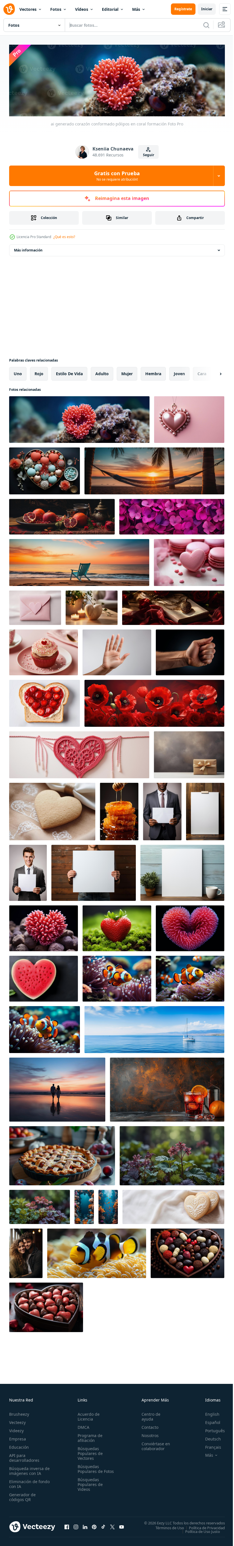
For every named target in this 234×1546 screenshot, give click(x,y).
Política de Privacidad (203, 1526)
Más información (28, 248)
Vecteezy (17, 1421)
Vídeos (81, 9)
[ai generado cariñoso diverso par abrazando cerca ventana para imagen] (26, 1252)
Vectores (28, 9)
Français (209, 1445)
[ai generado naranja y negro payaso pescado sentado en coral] (96, 1252)
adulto (102, 372)
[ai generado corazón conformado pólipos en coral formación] (79, 418)
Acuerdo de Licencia (87, 1415)
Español (208, 1421)
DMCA (82, 1426)
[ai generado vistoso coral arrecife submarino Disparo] (84, 1205)
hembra (153, 372)
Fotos (55, 9)
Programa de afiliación (88, 1436)
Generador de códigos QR (22, 1496)
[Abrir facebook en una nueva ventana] (66, 1525)
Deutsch (209, 1437)
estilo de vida (69, 372)
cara (201, 372)
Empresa (17, 1437)
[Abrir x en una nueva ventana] (112, 1525)
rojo (39, 372)
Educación (19, 1445)
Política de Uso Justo (198, 1529)
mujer (127, 372)
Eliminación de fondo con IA (23, 1482)
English (208, 1412)
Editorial (110, 9)
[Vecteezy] (9, 9)
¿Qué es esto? (64, 236)
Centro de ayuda (148, 1415)
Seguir (148, 154)
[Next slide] (211, 372)
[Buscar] (206, 25)
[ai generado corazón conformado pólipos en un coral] (190, 927)
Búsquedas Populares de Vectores (89, 1452)
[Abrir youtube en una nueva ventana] (121, 1525)
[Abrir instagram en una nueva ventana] (76, 1525)
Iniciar (206, 9)
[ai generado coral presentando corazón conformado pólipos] (43, 927)
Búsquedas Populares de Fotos (89, 1469)
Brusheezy (19, 1412)
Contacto (147, 1426)
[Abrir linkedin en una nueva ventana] (85, 1525)
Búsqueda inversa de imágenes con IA (28, 1469)
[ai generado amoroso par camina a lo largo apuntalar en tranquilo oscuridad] (57, 1088)
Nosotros (147, 1434)
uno (18, 372)
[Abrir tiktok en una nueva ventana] (103, 1525)
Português (211, 1429)
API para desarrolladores (24, 1456)
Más (136, 9)
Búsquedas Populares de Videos (89, 1487)
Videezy (16, 1429)
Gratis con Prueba (117, 176)
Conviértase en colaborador (153, 1445)
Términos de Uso (165, 1526)
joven (179, 372)
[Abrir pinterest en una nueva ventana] (94, 1525)
